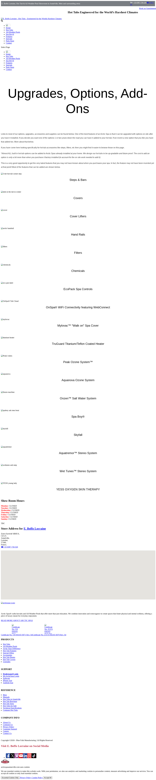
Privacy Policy (8, 727)
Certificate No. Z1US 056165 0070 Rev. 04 (49, 635)
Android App (8, 683)
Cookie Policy (37, 778)
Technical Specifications (12, 708)
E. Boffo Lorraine (35, 528)
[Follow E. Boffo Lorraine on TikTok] (33, 757)
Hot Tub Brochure (10, 701)
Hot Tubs (9, 30)
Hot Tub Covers (9, 659)
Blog (5, 695)
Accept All (47, 778)
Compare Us (8, 725)
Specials (9, 39)
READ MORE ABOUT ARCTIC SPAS (17, 620)
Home (8, 28)
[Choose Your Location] (8, 26)
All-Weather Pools (13, 32)
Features (9, 36)
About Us (6, 722)
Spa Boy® (10, 34)
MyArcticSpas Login (11, 676)
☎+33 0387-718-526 (9, 547)
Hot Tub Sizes (8, 704)
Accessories (7, 655)
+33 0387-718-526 (140, 3)
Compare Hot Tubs (10, 710)
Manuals (6, 697)
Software (6, 678)
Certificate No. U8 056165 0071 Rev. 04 (16, 635)
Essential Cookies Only (10, 778)
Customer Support (10, 729)
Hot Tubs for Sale (10, 706)
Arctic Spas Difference (11, 649)
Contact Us (7, 733)
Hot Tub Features (9, 651)
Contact (9, 43)
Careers (6, 731)
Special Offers (8, 653)
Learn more (8, 186)
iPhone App (7, 680)
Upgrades (6, 662)
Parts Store (10, 41)
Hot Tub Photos (9, 657)
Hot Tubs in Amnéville (11, 699)
